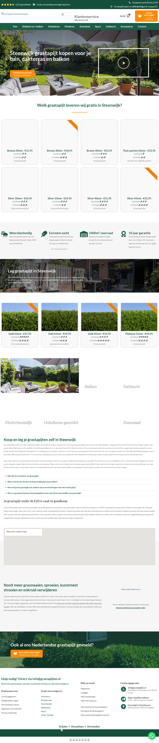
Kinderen (70, 26)
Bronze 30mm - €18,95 (59, 150)
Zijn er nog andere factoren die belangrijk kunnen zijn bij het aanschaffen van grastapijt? (44, 493)
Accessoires (127, 26)
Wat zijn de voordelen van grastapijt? (23, 476)
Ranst (43, 711)
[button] (123, 63)
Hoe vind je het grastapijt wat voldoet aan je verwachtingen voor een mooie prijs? (41, 487)
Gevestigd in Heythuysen (139, 705)
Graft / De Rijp (47, 715)
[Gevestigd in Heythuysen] (123, 706)
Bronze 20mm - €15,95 (20, 150)
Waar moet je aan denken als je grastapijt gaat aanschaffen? (32, 482)
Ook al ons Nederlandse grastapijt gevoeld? (52, 644)
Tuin (15, 26)
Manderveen (46, 700)
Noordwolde (46, 704)
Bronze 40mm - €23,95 (99, 150)
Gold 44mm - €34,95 (59, 333)
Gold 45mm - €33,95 (99, 333)
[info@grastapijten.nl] (123, 689)
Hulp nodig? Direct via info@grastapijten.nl (31, 679)
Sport (98, 26)
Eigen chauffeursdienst (138, 697)
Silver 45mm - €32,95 (139, 198)
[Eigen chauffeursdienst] (123, 699)
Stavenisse (45, 696)
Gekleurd (111, 26)
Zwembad (85, 26)
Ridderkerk (45, 707)
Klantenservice (86, 17)
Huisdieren (54, 26)
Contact (142, 26)
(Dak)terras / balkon (32, 26)
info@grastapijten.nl (137, 687)
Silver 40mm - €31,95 (99, 198)
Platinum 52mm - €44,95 (139, 333)
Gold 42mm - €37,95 (20, 333)
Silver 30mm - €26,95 (20, 198)
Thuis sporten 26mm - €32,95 (139, 150)
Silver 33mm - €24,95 (60, 198)
